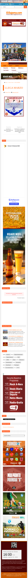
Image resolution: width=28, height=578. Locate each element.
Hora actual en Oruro (10, 552)
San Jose (8, 354)
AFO (18, 357)
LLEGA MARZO (17, 82)
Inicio (6, 82)
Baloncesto (22, 359)
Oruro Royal (8, 365)
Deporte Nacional (10, 357)
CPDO (18, 367)
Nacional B (18, 362)
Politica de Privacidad (11, 569)
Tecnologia (16, 365)
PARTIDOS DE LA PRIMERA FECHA (16, 342)
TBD (14, 574)
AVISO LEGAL (4, 569)
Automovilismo (9, 362)
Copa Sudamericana (9, 367)
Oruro (14, 359)
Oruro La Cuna (11, 82)
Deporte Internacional (18, 354)
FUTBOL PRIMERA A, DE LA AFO (15, 329)
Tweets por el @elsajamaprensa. (8, 427)
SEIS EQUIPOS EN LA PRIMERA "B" (16, 336)
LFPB (8, 359)
